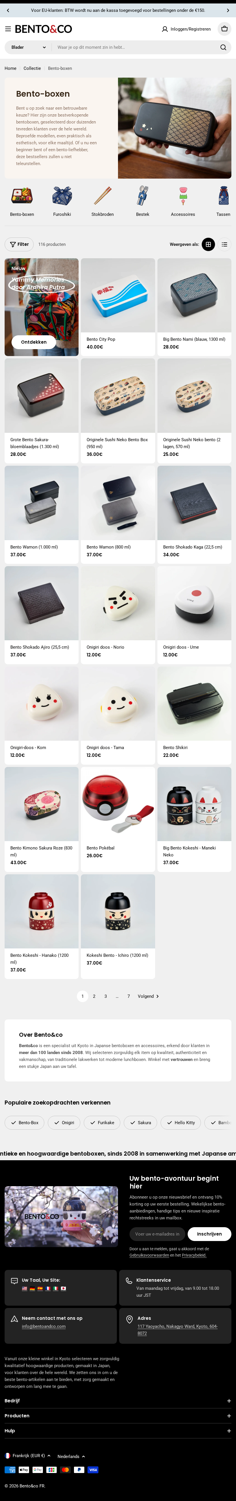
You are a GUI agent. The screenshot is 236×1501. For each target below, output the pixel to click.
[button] (8, 10)
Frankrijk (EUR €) (29, 1455)
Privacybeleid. (194, 1255)
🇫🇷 (48, 1288)
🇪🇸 (40, 1288)
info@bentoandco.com (44, 1326)
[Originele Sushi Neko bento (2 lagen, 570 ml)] (194, 395)
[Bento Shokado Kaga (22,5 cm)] (194, 503)
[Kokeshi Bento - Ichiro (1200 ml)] (118, 911)
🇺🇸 (24, 1288)
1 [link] (82, 996)
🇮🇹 (55, 1288)
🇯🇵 (63, 1288)
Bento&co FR (32, 1486)
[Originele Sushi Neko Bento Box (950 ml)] (118, 395)
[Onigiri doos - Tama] (118, 704)
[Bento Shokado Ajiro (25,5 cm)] (42, 603)
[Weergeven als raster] (208, 244)
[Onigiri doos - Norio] (118, 603)
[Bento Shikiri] (194, 704)
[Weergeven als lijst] (224, 244)
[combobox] (118, 47)
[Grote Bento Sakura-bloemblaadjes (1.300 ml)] (42, 395)
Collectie (32, 68)
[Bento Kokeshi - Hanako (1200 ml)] (42, 911)
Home (10, 68)
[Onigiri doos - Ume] (194, 603)
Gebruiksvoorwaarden (149, 1255)
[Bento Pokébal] (118, 804)
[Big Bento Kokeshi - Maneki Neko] (194, 804)
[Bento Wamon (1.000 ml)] (42, 503)
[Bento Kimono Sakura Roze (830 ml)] (42, 804)
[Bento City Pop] (118, 295)
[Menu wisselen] (8, 28)
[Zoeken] (223, 47)
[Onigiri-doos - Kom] (42, 704)
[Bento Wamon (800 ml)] (118, 503)
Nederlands (68, 1456)
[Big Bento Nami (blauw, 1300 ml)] (194, 295)
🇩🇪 (32, 1288)
